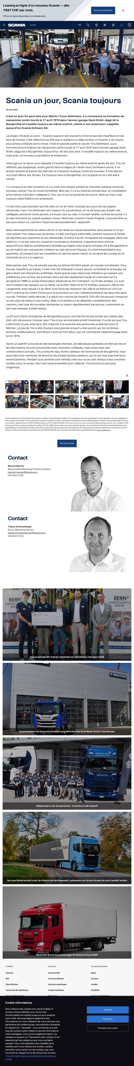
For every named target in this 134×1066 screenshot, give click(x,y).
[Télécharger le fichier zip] (127, 375)
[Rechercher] (88, 25)
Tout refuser (108, 1019)
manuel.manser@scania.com (22, 472)
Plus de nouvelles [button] (67, 443)
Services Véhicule (56, 979)
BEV (7, 979)
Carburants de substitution (17, 990)
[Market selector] (105, 25)
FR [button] (79, 25)
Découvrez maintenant (103, 10)
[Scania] (17, 25)
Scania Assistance (56, 990)
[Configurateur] (113, 25)
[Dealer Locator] (96, 25)
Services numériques (57, 984)
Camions (9, 973)
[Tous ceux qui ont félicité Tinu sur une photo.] (92, 386)
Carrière (94, 979)
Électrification (12, 984)
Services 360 (54, 973)
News (93, 973)
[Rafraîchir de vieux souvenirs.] (42, 401)
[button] (121, 25)
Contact (94, 984)
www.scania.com (103, 430)
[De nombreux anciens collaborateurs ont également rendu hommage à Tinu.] (17, 401)
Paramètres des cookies (108, 1028)
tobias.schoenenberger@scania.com (27, 533)
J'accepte (108, 1010)
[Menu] (4, 25)
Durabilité (95, 990)
